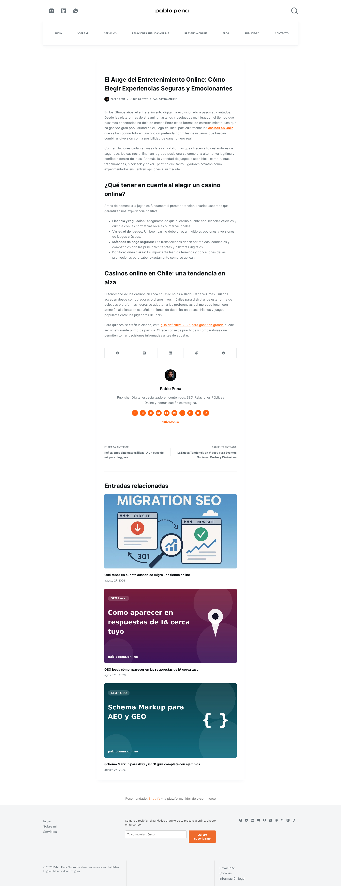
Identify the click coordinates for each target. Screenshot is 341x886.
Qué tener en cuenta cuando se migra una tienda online (147, 575)
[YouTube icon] (198, 413)
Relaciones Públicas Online (150, 33)
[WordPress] (258, 820)
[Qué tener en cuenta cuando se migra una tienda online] (170, 531)
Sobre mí (82, 33)
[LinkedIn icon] (143, 413)
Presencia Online (196, 33)
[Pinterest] (276, 820)
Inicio (58, 33)
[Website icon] (151, 413)
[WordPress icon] (182, 413)
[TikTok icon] (206, 413)
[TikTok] (293, 820)
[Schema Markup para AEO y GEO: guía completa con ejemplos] (170, 720)
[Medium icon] (190, 413)
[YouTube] (288, 820)
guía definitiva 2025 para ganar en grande (192, 325)
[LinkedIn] (63, 10)
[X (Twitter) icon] (159, 413)
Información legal (232, 878)
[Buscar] (294, 11)
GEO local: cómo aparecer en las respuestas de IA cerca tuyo (151, 669)
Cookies (225, 873)
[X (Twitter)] (144, 353)
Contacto (282, 33)
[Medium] (282, 820)
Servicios (110, 33)
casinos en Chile (220, 128)
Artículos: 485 (170, 421)
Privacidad (227, 868)
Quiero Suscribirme (202, 836)
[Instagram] (51, 10)
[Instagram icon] (167, 413)
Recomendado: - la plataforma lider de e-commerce (170, 798)
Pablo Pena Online (165, 99)
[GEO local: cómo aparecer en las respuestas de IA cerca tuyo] (170, 626)
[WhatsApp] (75, 10)
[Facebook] (118, 353)
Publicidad (252, 33)
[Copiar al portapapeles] (197, 353)
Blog (226, 33)
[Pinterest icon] (174, 413)
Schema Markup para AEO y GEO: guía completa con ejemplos (152, 764)
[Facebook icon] (135, 413)
